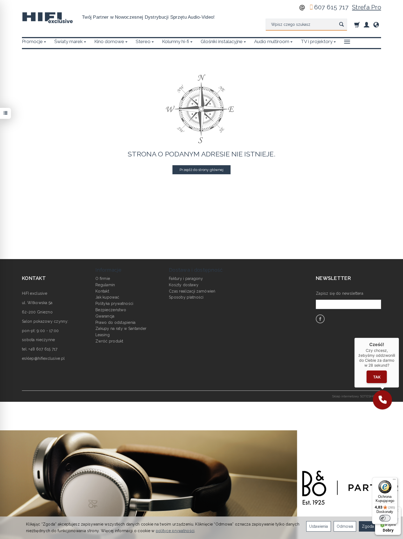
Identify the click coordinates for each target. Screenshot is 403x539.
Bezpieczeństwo (110, 310)
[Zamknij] (398, 337)
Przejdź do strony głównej (201, 170)
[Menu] (394, 480)
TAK (377, 376)
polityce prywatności (175, 531)
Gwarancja (105, 316)
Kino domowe (109, 41)
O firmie (102, 278)
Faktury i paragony (186, 278)
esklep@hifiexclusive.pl (43, 358)
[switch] (384, 518)
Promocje (32, 41)
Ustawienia (318, 526)
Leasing (102, 335)
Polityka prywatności (114, 303)
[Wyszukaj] (341, 25)
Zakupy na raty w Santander (120, 328)
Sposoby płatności (186, 297)
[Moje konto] (366, 24)
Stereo (143, 41)
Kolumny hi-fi (175, 41)
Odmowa (345, 526)
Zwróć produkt (109, 341)
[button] (382, 399)
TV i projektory (317, 41)
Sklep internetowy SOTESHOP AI (356, 396)
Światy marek (68, 41)
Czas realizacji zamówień (192, 291)
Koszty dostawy (183, 285)
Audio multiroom (271, 41)
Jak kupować (107, 297)
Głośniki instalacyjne (222, 41)
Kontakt (102, 291)
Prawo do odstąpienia (115, 322)
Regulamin (105, 285)
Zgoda (368, 526)
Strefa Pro (366, 7)
